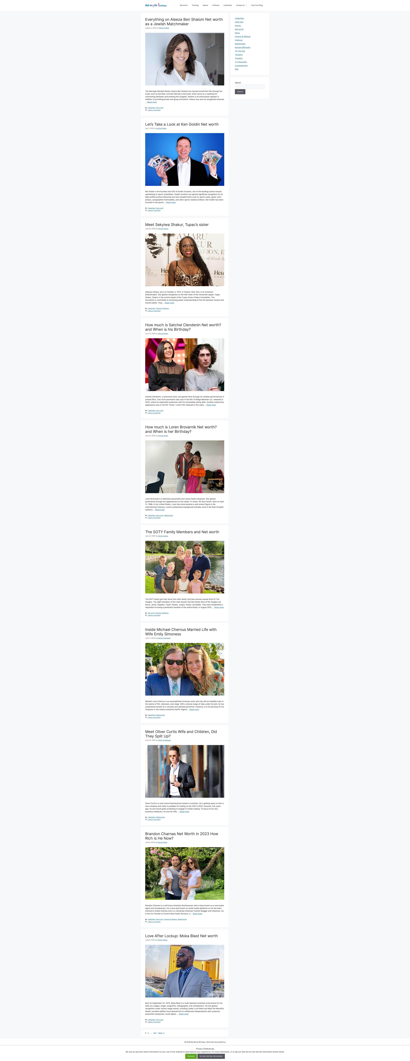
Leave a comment (154, 110)
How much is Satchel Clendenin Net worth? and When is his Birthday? (183, 327)
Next (161, 1033)
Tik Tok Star (240, 51)
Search (238, 83)
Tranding (238, 55)
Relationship (168, 515)
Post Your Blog (257, 5)
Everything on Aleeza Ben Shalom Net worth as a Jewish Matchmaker (184, 21)
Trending (195, 5)
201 (155, 1033)
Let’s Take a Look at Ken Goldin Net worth (182, 124)
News (237, 33)
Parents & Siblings (162, 308)
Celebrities (228, 5)
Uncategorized (241, 66)
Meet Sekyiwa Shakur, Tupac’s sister (177, 224)
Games (205, 5)
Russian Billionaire (242, 47)
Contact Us (240, 5)
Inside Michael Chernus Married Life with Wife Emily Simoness (181, 631)
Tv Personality (241, 62)
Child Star (239, 22)
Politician (215, 5)
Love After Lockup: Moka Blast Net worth (181, 936)
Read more (152, 102)
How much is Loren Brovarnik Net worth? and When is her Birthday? (181, 429)
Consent (191, 1056)
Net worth (183, 5)
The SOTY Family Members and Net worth (182, 532)
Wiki (236, 69)
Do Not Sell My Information (211, 1056)
